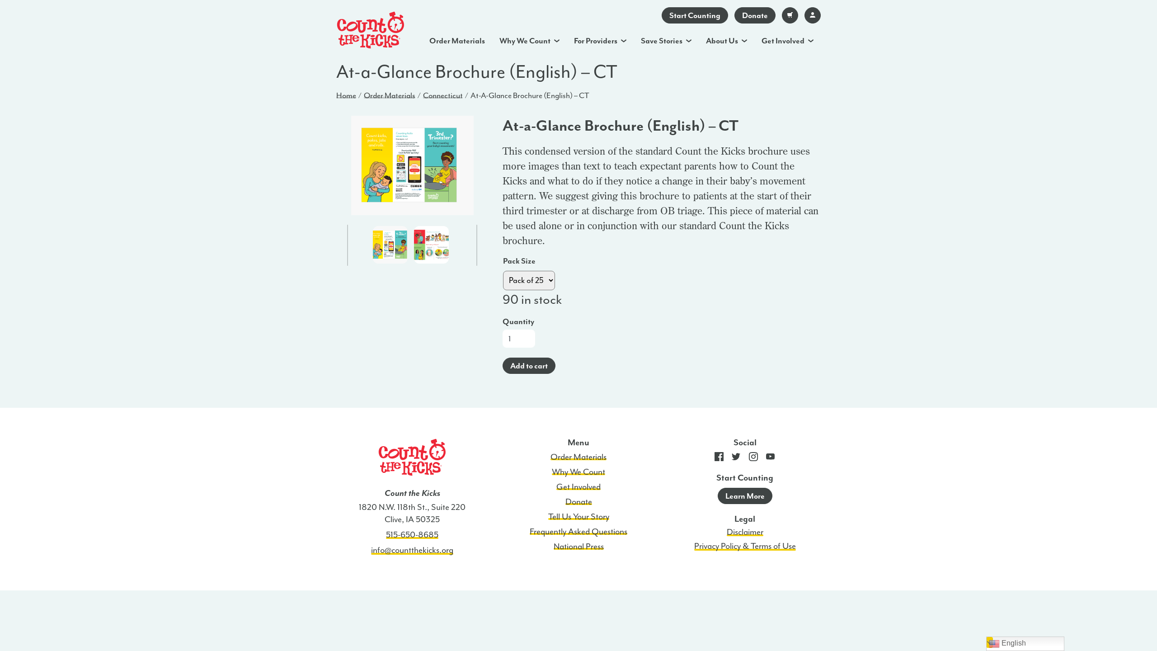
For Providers (595, 41)
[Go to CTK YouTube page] (770, 458)
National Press (579, 547)
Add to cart (529, 366)
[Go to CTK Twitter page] (736, 458)
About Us (722, 41)
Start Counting (694, 15)
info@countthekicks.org (412, 550)
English (1013, 643)
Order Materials (457, 41)
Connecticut (443, 95)
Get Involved (783, 41)
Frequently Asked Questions (578, 532)
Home (346, 95)
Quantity (518, 321)
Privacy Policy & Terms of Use (745, 546)
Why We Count (524, 41)
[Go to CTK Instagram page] (753, 458)
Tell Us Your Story (578, 517)
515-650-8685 (412, 534)
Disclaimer (745, 532)
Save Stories (661, 41)
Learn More (745, 496)
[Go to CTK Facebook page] (719, 458)
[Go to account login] (812, 15)
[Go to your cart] (790, 15)
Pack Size (519, 261)
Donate (755, 15)
